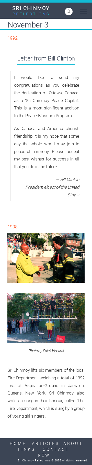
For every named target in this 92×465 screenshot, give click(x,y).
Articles (45, 443)
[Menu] (82, 11)
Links (26, 449)
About (73, 443)
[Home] (31, 10)
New (44, 455)
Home (18, 443)
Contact (56, 449)
